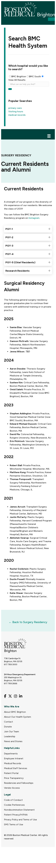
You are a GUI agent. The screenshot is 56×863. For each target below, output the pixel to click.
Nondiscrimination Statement (19, 809)
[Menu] (49, 135)
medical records (17, 115)
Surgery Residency (16, 155)
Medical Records (12, 763)
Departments (11, 753)
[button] (51, 19)
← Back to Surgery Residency (28, 622)
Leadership (9, 736)
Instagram (34, 218)
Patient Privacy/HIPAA (16, 814)
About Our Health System (17, 716)
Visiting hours (15, 111)
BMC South (35, 76)
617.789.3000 (10, 664)
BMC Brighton (18, 76)
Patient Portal (11, 773)
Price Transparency (14, 778)
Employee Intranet (13, 758)
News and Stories (13, 741)
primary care (15, 108)
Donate (8, 726)
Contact (8, 721)
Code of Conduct (13, 800)
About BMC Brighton (15, 712)
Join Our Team (11, 731)
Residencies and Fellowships (18, 783)
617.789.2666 (10, 683)
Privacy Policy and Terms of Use (20, 819)
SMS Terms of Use (13, 824)
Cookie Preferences (14, 804)
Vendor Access (12, 787)
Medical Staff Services (15, 768)
